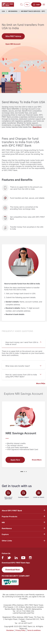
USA (3, 11)
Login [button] (38, 4)
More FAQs (40, 383)
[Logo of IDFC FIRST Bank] (8, 4)
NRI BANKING (12, 11)
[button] (21, 471)
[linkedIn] (16, 558)
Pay (27, 4)
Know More (36, 460)
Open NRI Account (12, 44)
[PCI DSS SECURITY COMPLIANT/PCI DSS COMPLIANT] (10, 582)
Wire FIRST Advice (13, 36)
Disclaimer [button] (10, 630)
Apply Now (15, 460)
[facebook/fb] (2, 558)
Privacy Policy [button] (20, 630)
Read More (37, 127)
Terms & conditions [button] (34, 630)
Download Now (12, 569)
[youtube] (23, 558)
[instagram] (30, 558)
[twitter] (9, 558)
